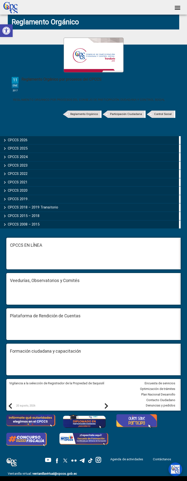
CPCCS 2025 (18, 148)
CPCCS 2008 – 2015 (23, 224)
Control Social (163, 114)
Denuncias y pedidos (160, 405)
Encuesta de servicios (160, 383)
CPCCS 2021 (18, 182)
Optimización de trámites (157, 389)
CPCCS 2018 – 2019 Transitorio (33, 207)
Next (106, 405)
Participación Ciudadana (126, 114)
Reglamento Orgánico (84, 114)
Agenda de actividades (126, 459)
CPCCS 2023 (18, 165)
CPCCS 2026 (18, 140)
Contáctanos (162, 459)
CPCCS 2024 (18, 157)
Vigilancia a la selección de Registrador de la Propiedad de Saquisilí (56, 383)
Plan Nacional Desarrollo (158, 394)
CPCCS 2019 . (18, 199)
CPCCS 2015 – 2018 (23, 216)
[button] (6, 30)
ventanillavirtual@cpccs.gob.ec (54, 473)
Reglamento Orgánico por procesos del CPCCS (61, 79)
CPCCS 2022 (18, 173)
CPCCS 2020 (18, 190)
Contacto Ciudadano (160, 400)
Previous (10, 405)
